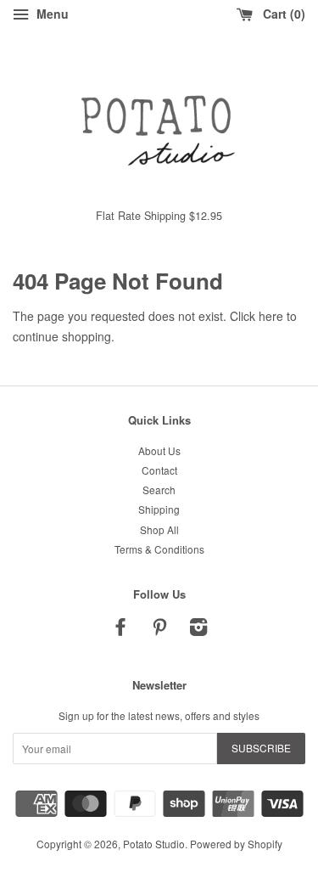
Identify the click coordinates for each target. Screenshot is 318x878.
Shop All (159, 529)
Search (159, 489)
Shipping (159, 509)
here (271, 315)
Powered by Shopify (236, 843)
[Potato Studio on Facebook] (120, 629)
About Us (159, 450)
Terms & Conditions (159, 549)
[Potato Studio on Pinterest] (159, 629)
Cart (280, 13)
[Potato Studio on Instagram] (198, 629)
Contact (159, 470)
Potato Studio (154, 843)
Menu (51, 13)
